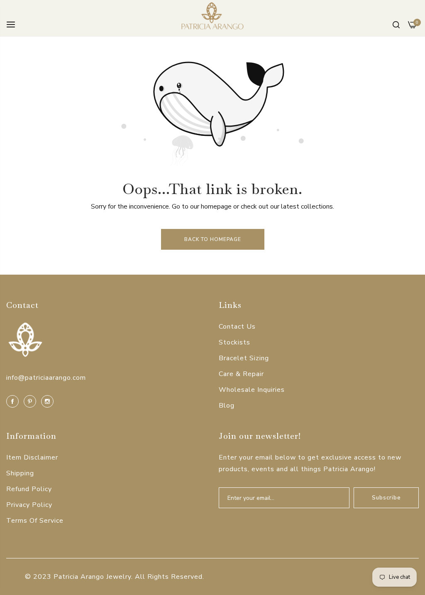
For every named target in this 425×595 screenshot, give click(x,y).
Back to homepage (212, 239)
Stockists (234, 342)
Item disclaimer (32, 457)
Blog (226, 405)
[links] (13, 401)
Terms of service (35, 520)
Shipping (20, 473)
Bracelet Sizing (244, 358)
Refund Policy (29, 489)
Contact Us (237, 326)
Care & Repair (241, 374)
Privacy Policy (29, 504)
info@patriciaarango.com (46, 377)
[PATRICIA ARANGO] (212, 18)
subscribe (386, 498)
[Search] (396, 24)
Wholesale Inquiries (252, 389)
